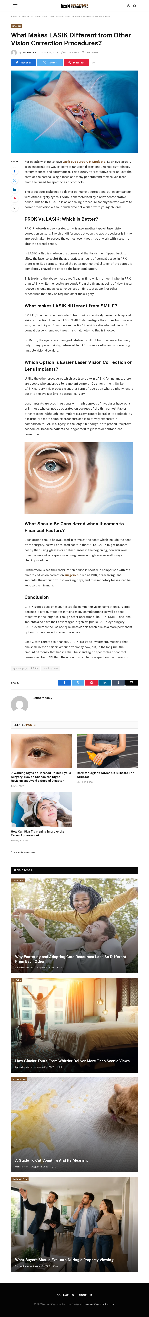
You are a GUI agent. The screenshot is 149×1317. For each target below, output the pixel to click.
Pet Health (19, 1079)
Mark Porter (21, 1166)
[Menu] (15, 6)
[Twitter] (14, 180)
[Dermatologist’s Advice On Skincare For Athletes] (107, 751)
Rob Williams (22, 1266)
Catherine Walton (24, 967)
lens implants (50, 668)
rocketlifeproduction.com (100, 1304)
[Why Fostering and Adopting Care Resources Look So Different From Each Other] (74, 925)
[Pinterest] (14, 198)
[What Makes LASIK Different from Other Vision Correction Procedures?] (74, 112)
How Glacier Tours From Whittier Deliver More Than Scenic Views (72, 1061)
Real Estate (20, 1179)
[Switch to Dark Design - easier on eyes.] (128, 6)
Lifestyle (18, 880)
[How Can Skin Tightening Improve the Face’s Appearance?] (41, 809)
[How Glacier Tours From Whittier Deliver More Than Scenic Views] (74, 1025)
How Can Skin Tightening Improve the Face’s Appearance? (37, 833)
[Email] (14, 208)
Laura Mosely (29, 52)
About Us (85, 1295)
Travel (17, 980)
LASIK (34, 668)
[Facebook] (14, 171)
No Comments (72, 52)
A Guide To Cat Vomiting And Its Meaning (51, 1160)
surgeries (71, 575)
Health (16, 26)
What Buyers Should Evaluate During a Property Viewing (64, 1260)
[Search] (134, 6)
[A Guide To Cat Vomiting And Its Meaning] (74, 1124)
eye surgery (20, 668)
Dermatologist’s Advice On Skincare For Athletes (105, 775)
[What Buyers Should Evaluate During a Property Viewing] (74, 1224)
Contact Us (65, 1295)
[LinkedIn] (14, 189)
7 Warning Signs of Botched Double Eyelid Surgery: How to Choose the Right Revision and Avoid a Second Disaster (41, 777)
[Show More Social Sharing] (93, 62)
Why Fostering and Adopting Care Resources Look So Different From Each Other (70, 959)
